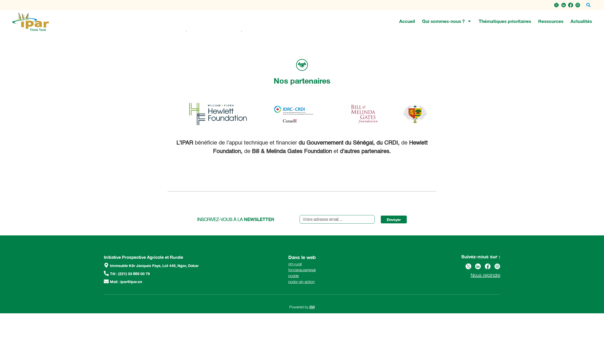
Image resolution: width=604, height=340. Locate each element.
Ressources (550, 21)
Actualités (581, 21)
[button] (588, 5)
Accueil (407, 21)
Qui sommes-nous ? (443, 21)
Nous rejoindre (485, 275)
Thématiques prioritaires (505, 21)
